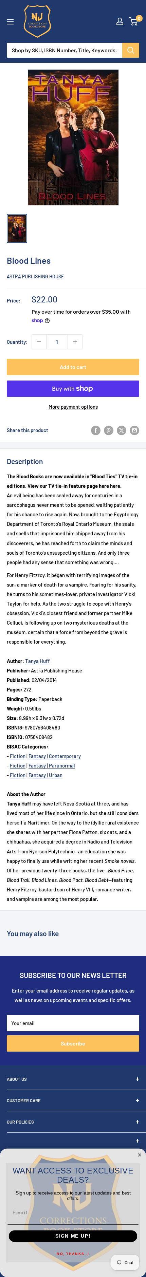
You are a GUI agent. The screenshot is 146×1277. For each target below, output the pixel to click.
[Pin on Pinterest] (108, 430)
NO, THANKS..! (73, 1254)
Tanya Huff (37, 661)
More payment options (73, 407)
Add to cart (73, 367)
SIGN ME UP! (73, 1236)
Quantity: (17, 342)
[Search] (130, 50)
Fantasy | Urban (45, 775)
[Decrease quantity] (39, 342)
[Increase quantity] (75, 342)
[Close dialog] (139, 1155)
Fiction (17, 756)
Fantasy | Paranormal (52, 765)
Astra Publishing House (35, 276)
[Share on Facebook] (96, 430)
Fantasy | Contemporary (55, 756)
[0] (133, 21)
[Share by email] (134, 430)
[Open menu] (10, 21)
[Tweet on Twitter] (121, 430)
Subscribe (73, 1043)
